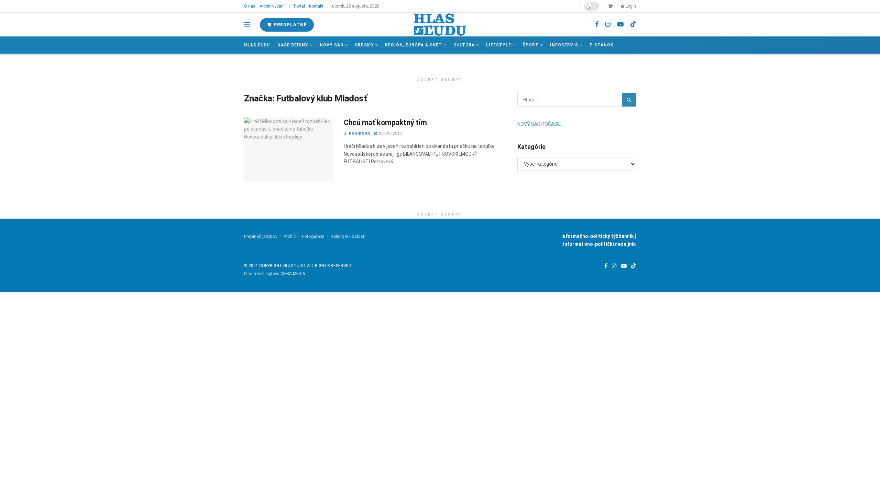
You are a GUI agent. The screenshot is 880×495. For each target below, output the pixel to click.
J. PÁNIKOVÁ (357, 133)
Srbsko (364, 45)
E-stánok (602, 45)
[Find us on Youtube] (620, 25)
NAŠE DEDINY (292, 45)
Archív (290, 236)
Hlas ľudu (257, 45)
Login (630, 6)
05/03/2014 (389, 133)
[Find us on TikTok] (633, 24)
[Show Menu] (247, 24)
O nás (249, 6)
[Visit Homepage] (440, 24)
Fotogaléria (313, 236)
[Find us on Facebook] (596, 25)
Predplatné (289, 24)
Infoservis (564, 45)
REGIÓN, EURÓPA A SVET (413, 45)
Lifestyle (498, 45)
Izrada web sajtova (261, 273)
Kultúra (464, 45)
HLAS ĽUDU (294, 265)
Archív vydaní (272, 6)
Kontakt (316, 6)
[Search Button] (629, 100)
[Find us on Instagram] (607, 25)
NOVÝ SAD (331, 45)
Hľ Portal (297, 6)
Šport (530, 45)
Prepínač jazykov (260, 236)
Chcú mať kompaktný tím (385, 122)
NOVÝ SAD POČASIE (539, 124)
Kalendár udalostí (348, 236)
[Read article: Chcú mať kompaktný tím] (288, 150)
